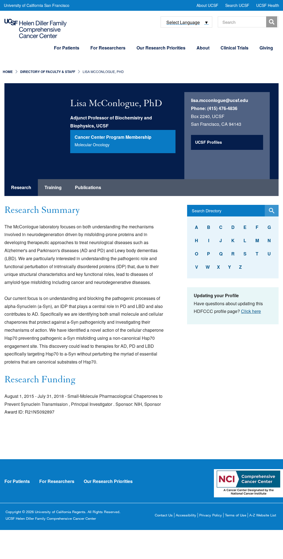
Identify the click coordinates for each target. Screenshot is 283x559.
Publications (88, 187)
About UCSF (207, 5)
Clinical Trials (234, 48)
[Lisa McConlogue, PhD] (40, 119)
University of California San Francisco (36, 5)
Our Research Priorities (161, 48)
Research (21, 187)
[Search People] (272, 210)
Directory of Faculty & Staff (47, 71)
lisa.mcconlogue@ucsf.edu (219, 100)
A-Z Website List (262, 515)
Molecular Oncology (92, 144)
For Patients (66, 48)
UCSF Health (267, 5)
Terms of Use (235, 515)
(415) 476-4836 (222, 108)
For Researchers (107, 48)
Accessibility (186, 515)
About (202, 48)
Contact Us (164, 515)
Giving (266, 48)
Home (8, 71)
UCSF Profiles (208, 142)
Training (53, 187)
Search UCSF (237, 5)
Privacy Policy (210, 515)
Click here (251, 311)
